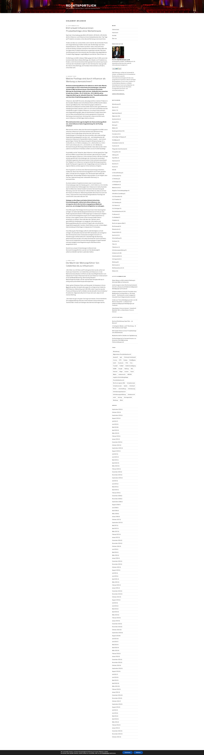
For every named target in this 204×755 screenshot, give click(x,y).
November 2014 (116, 594)
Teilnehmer (115, 247)
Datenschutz (115, 29)
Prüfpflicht (115, 220)
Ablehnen (138, 752)
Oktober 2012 (115, 665)
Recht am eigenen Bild (118, 223)
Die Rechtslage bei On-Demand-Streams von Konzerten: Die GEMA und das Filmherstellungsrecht (124, 340)
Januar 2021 (115, 439)
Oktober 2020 (116, 445)
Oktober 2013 (115, 629)
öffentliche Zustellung (118, 193)
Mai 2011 (114, 716)
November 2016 (116, 543)
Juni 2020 (114, 457)
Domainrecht (115, 134)
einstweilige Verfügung (118, 137)
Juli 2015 (114, 573)
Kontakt (114, 35)
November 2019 (116, 474)
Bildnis (114, 128)
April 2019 (114, 489)
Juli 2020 (114, 454)
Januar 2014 (115, 620)
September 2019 (116, 478)
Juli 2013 (114, 638)
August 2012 (115, 671)
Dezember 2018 (116, 495)
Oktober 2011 (115, 701)
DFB (120, 360)
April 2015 (114, 579)
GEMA (114, 368)
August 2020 (115, 451)
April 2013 (114, 647)
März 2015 (115, 582)
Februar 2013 (115, 653)
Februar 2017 (115, 534)
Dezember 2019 (116, 472)
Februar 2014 (115, 617)
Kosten (114, 166)
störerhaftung (122, 388)
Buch (67, 287)
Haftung (114, 155)
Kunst (132, 371)
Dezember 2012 (116, 659)
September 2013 (116, 632)
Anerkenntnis (115, 119)
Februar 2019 (115, 492)
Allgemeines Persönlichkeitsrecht (122, 354)
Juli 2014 (114, 603)
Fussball (115, 365)
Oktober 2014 (115, 597)
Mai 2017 (114, 525)
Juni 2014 (114, 606)
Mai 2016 (114, 552)
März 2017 (115, 531)
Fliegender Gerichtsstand (119, 149)
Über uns (114, 38)
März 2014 (115, 614)
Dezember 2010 (116, 731)
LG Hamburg (115, 178)
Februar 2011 (115, 725)
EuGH (114, 363)
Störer (114, 388)
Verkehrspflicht (116, 256)
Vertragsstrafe (116, 259)
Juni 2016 (114, 549)
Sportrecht (115, 235)
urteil (114, 397)
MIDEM (129, 374)
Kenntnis (114, 163)
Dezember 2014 (116, 591)
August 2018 (115, 504)
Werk (121, 400)
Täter (113, 244)
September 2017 (116, 522)
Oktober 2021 (115, 412)
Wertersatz (115, 265)
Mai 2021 (114, 427)
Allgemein (114, 116)
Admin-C (114, 110)
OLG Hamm (115, 205)
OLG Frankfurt (116, 199)
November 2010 (116, 734)
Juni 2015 (114, 576)
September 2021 (116, 415)
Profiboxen (115, 214)
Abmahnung (115, 104)
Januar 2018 (115, 516)
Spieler (125, 386)
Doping (125, 360)
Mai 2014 (114, 609)
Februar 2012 (115, 689)
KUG (113, 169)
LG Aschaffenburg (117, 172)
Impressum (115, 32)
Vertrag (120, 397)
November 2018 (116, 498)
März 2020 (115, 466)
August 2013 (115, 635)
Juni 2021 (114, 424)
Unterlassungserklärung (118, 250)
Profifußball (115, 217)
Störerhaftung (116, 238)
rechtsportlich (81, 5)
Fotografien (115, 151)
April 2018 (114, 510)
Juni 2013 (114, 641)
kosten (126, 371)
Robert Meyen (116, 280)
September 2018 (116, 501)
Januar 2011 (115, 728)
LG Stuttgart (115, 181)
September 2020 (116, 448)
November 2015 (116, 564)
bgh (121, 357)
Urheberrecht (115, 253)
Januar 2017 (115, 537)
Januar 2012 (115, 692)
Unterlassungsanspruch (119, 391)
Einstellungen (105, 753)
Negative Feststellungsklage (120, 190)
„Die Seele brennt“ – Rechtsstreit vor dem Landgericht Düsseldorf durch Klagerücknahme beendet (123, 295)
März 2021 (115, 433)
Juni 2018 (114, 507)
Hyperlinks (115, 157)
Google (120, 368)
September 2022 (116, 409)
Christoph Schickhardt (130, 357)
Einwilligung (115, 140)
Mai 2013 (114, 644)
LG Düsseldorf (116, 175)
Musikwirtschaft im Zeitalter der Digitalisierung (124, 335)
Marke (114, 374)
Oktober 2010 (116, 737)
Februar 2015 (115, 585)
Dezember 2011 (116, 695)
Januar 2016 (115, 558)
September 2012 (116, 668)
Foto (131, 363)
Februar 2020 (115, 469)
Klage (121, 371)
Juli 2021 (114, 421)
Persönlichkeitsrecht (117, 211)
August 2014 (115, 600)
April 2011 (114, 719)
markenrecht (121, 374)
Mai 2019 (114, 486)
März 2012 (115, 686)
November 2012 (116, 662)
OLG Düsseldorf (116, 196)
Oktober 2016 (115, 546)
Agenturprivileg (116, 113)
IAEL (132, 368)
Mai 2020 (114, 460)
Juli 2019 (114, 480)
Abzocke (114, 107)
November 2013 (116, 626)
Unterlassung (131, 388)
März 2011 (114, 722)
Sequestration (116, 232)
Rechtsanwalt (115, 226)
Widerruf (114, 271)
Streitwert (115, 241)
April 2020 (115, 463)
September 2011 (116, 704)
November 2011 (116, 698)
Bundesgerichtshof (117, 131)
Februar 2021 (115, 436)
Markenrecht (115, 187)
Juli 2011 (114, 710)
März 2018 (115, 513)
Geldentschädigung (130, 365)
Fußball (121, 365)
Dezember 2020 (116, 442)
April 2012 (114, 683)
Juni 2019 (114, 483)
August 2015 (115, 570)
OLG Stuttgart (116, 208)
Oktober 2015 (115, 567)
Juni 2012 (114, 677)
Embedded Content (117, 143)
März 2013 (115, 650)
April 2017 (114, 528)
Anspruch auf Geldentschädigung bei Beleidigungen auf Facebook (123, 303)
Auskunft (114, 122)
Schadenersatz (131, 383)
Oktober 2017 (115, 519)
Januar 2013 (115, 656)
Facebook (114, 146)
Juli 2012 (114, 674)
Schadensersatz (117, 386)
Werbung (114, 262)
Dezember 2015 (116, 561)
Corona (115, 360)
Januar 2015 (115, 588)
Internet (115, 371)
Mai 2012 (114, 680)
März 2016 (115, 555)
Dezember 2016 (116, 540)
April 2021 (114, 430)
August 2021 (115, 418)
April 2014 (114, 611)
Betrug (114, 125)
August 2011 (115, 707)
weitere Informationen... (118, 93)
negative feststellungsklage (120, 377)
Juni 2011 (114, 713)
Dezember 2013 (116, 623)
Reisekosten (115, 229)
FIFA (126, 363)
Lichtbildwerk (115, 184)
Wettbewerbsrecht (117, 268)
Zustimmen (127, 752)
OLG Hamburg (116, 202)
